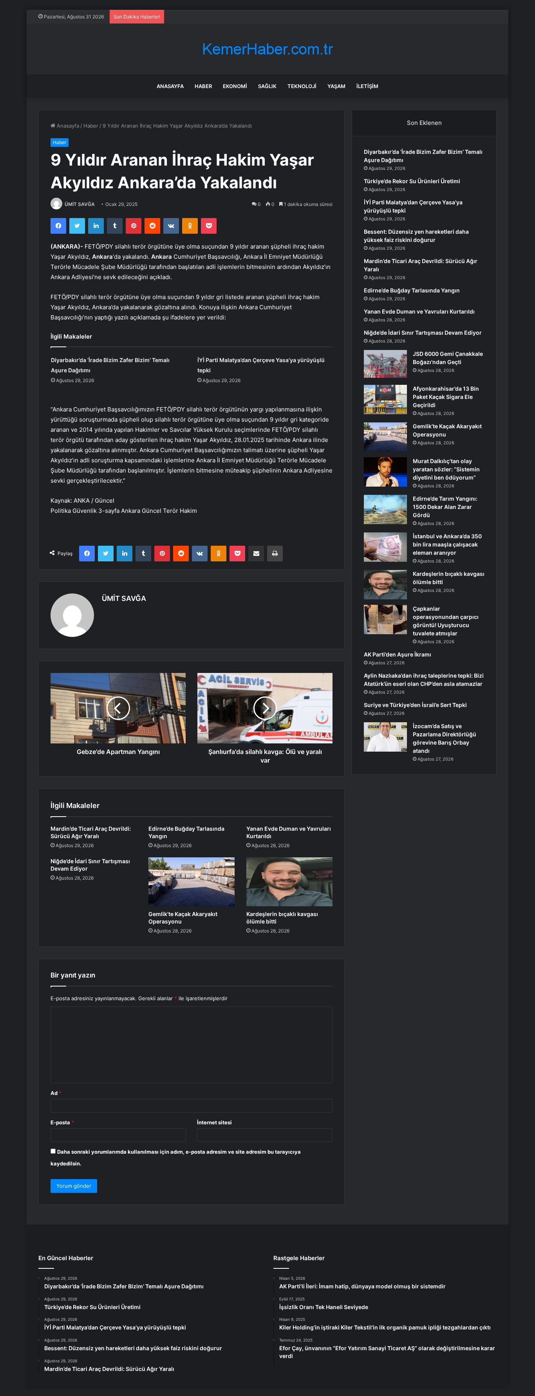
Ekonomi (235, 86)
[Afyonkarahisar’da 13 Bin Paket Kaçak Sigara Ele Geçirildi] (385, 399)
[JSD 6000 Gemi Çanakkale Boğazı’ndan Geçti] (385, 364)
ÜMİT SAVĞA (80, 204)
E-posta (62, 1122)
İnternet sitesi (214, 1122)
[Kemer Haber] (267, 49)
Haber (203, 86)
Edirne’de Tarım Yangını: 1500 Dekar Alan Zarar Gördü (445, 506)
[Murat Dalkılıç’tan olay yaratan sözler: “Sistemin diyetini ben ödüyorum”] (385, 472)
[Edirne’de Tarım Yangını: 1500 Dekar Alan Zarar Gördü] (385, 509)
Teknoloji (301, 86)
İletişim (367, 86)
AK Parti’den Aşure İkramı (397, 654)
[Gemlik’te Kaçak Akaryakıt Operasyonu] (191, 881)
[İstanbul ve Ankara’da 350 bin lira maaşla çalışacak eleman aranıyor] (385, 547)
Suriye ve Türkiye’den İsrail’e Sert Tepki (415, 705)
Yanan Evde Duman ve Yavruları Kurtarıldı (419, 311)
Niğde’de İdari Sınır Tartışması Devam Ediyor (423, 332)
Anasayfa (170, 86)
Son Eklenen (424, 122)
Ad (56, 1093)
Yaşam (336, 86)
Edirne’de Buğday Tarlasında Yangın (412, 290)
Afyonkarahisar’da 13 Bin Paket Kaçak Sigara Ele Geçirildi (446, 396)
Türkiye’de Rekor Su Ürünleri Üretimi (412, 181)
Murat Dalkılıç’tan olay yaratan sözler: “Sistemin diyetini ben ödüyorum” (446, 469)
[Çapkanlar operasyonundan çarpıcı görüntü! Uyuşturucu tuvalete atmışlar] (385, 619)
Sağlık (267, 86)
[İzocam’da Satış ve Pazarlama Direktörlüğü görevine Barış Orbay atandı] (385, 737)
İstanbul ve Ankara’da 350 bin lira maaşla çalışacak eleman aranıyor (447, 544)
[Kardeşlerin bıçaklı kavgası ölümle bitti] (289, 881)
